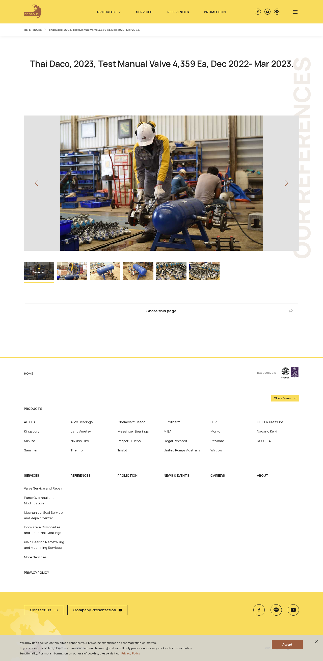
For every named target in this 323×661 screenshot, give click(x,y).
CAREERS (217, 475)
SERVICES (31, 475)
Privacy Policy (130, 653)
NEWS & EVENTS (177, 475)
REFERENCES (33, 30)
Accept (287, 644)
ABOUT (262, 475)
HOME (28, 373)
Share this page (161, 310)
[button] (36, 183)
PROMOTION (128, 475)
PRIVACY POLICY (36, 572)
